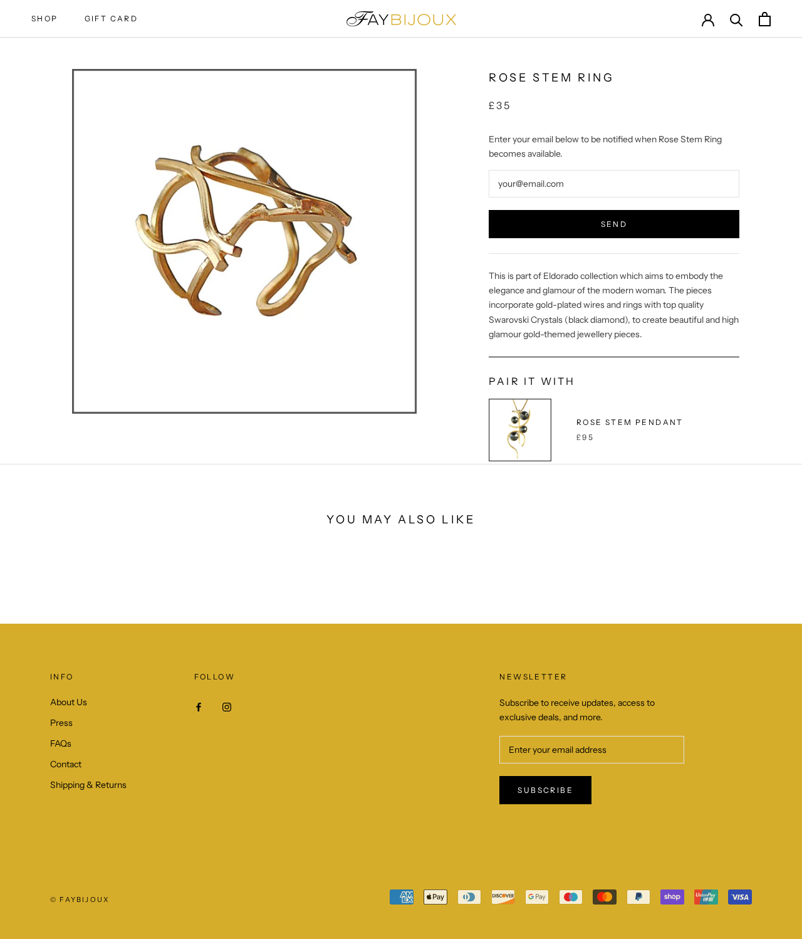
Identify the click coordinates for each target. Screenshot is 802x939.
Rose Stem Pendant (630, 422)
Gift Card (111, 18)
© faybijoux (80, 899)
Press (61, 722)
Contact (65, 764)
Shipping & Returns (88, 784)
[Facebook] (198, 707)
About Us (68, 702)
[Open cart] (765, 19)
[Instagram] (226, 707)
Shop (44, 18)
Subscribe (545, 790)
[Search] (736, 19)
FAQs (60, 743)
